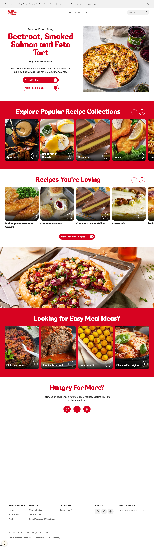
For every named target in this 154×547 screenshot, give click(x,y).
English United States (52, 4)
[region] (77, 456)
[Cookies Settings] (4, 543)
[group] (79, 456)
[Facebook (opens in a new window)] (87, 409)
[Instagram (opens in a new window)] (77, 409)
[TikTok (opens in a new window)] (67, 409)
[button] (142, 112)
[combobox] (136, 12)
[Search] (146, 12)
